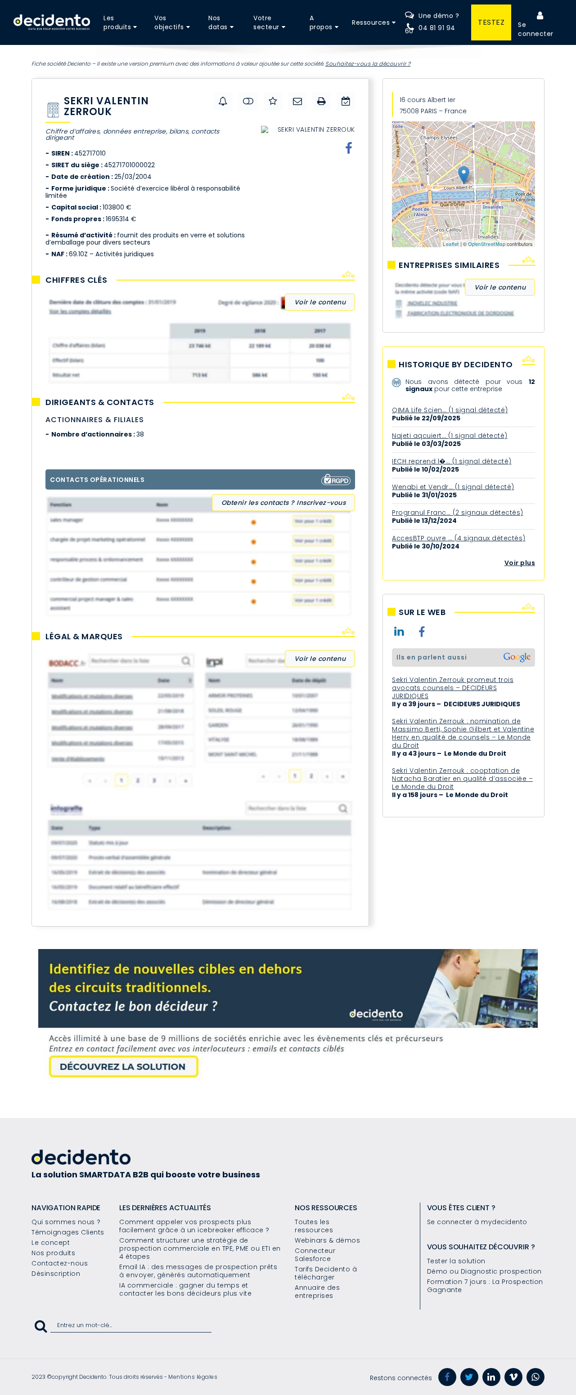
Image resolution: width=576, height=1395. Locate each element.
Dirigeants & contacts (99, 402)
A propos (321, 22)
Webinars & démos (327, 1240)
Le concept (51, 1242)
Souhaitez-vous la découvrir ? (368, 63)
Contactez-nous (60, 1263)
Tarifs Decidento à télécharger (326, 1273)
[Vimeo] (513, 1377)
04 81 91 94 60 (430, 29)
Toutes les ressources (314, 1226)
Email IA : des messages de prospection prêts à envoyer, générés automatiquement (198, 1270)
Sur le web (422, 612)
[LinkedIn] (491, 1377)
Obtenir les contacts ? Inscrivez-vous (283, 502)
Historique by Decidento (456, 364)
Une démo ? (438, 15)
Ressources (371, 22)
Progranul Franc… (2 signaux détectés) (457, 512)
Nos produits (53, 1252)
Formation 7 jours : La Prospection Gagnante (485, 1285)
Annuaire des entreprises (317, 1291)
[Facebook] (447, 1377)
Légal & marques (84, 636)
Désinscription (56, 1273)
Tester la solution (456, 1261)
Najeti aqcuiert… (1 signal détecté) (450, 436)
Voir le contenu (320, 302)
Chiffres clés (76, 280)
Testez (491, 22)
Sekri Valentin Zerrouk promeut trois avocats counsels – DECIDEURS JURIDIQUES (452, 688)
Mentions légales (192, 1377)
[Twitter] (469, 1377)
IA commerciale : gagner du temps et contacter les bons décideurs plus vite (185, 1289)
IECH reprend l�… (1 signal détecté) (452, 461)
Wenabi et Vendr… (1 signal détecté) (453, 487)
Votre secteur (266, 22)
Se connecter (536, 29)
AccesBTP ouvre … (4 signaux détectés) (459, 538)
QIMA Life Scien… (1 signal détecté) (450, 410)
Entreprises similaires (449, 265)
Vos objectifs (169, 22)
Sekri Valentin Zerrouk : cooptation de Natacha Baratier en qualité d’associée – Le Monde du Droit (462, 779)
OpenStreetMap (487, 243)
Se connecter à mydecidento (477, 1221)
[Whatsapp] (535, 1377)
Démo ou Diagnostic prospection (484, 1271)
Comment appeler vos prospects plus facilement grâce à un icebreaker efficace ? (194, 1226)
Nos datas (218, 22)
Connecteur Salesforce (315, 1254)
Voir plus (520, 562)
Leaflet (451, 243)
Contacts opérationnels (97, 479)
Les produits (117, 22)
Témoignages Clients (68, 1232)
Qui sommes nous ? (66, 1221)
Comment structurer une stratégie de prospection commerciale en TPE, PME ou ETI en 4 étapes (200, 1248)
